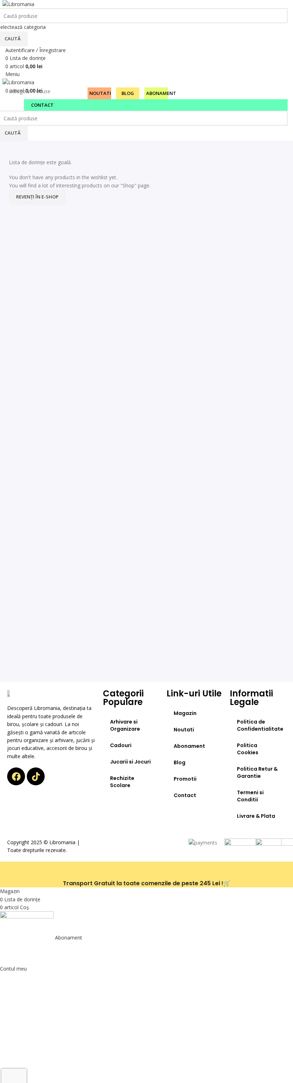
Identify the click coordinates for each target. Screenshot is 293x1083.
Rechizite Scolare (122, 782)
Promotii (185, 778)
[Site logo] (18, 3)
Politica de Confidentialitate (260, 725)
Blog (179, 762)
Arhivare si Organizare (125, 725)
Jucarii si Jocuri (130, 761)
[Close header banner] (9, 871)
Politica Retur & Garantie (257, 772)
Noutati (184, 729)
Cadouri (120, 745)
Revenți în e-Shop (37, 196)
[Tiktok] (36, 776)
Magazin (185, 713)
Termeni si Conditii (250, 796)
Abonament (189, 746)
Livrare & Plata (256, 816)
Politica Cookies (247, 749)
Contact (185, 795)
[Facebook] (16, 776)
